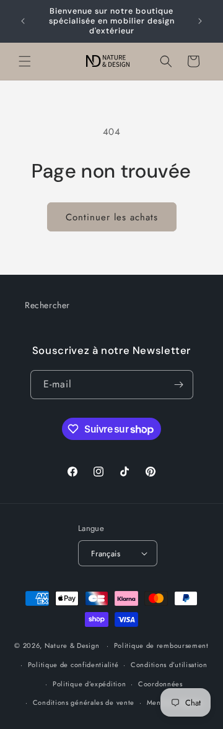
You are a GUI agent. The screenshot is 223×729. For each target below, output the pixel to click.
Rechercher (47, 305)
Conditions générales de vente (83, 702)
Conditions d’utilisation (169, 665)
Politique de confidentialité (73, 665)
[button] (24, 61)
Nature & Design (72, 645)
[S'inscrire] (179, 384)
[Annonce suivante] (200, 21)
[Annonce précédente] (23, 21)
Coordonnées (160, 684)
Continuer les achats (112, 217)
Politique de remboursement (161, 645)
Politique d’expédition (89, 684)
